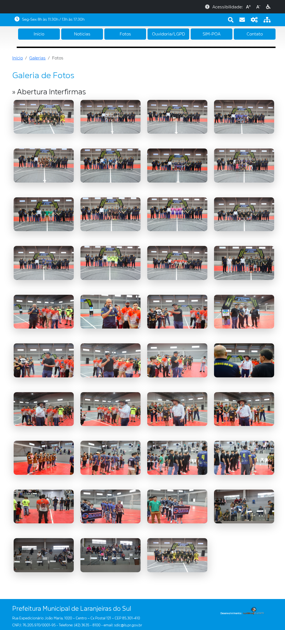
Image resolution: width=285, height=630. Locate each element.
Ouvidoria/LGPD (168, 34)
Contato (255, 34)
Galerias (37, 58)
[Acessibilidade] (268, 7)
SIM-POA (211, 34)
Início (39, 34)
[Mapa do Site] (267, 20)
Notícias (82, 34)
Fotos (125, 34)
